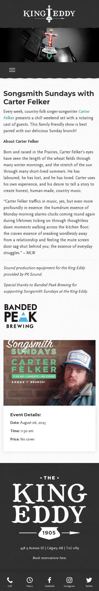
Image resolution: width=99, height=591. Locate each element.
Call (10, 586)
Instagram (69, 586)
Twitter (89, 586)
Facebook (49, 586)
